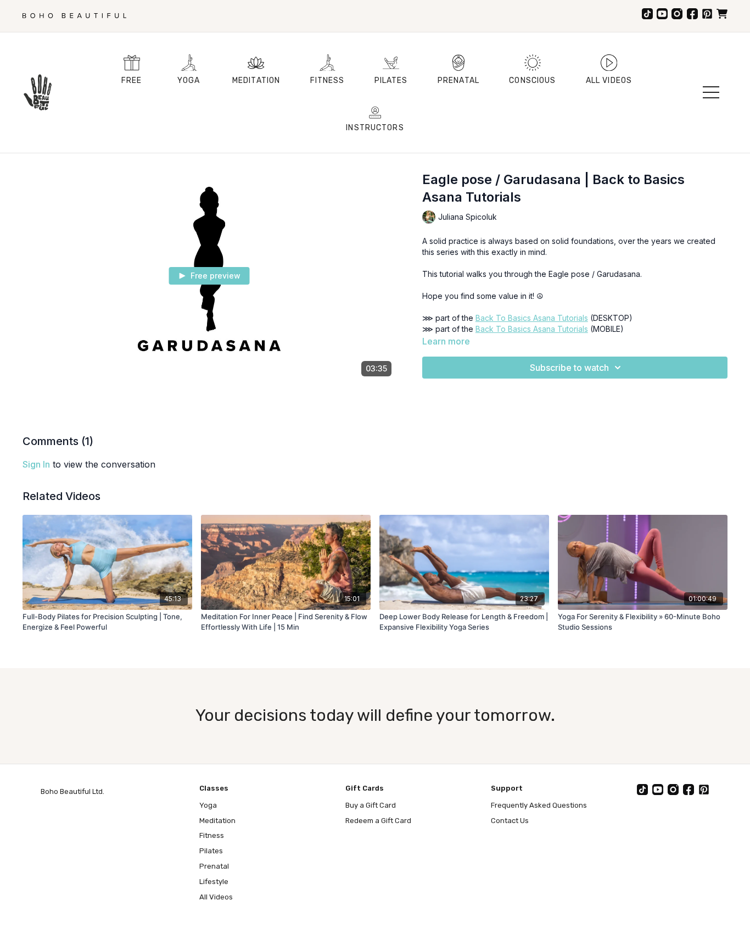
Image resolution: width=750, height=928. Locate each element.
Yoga (208, 805)
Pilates (211, 851)
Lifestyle (213, 881)
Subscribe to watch (569, 367)
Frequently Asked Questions (539, 805)
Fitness (211, 835)
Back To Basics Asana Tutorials (531, 318)
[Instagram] (676, 13)
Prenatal (214, 866)
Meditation (217, 820)
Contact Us (510, 820)
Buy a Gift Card (370, 805)
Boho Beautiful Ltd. (72, 791)
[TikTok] (647, 13)
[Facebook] (692, 13)
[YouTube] (662, 13)
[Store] (722, 13)
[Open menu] (711, 92)
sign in (36, 464)
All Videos (216, 897)
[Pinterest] (707, 13)
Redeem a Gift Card (378, 820)
